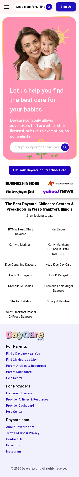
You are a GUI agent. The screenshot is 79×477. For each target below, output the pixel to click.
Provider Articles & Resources (27, 399)
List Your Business (19, 393)
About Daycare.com (20, 427)
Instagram (13, 451)
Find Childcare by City (21, 359)
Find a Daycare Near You (23, 353)
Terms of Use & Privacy (22, 433)
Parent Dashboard (19, 372)
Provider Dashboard (20, 405)
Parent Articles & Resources (26, 366)
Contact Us (14, 439)
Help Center (14, 378)
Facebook (13, 445)
